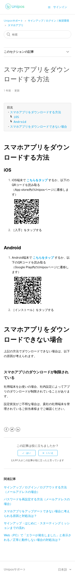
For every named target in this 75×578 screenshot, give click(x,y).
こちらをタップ (37, 180)
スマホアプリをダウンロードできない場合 (38, 126)
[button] (49, 7)
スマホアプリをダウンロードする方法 (35, 112)
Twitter (12, 429)
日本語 (63, 569)
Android (20, 122)
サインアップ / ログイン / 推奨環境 (48, 20)
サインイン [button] (60, 7)
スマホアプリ (15, 25)
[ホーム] (15, 10)
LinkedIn (17, 429)
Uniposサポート (13, 20)
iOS (16, 117)
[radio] (27, 453)
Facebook (6, 429)
